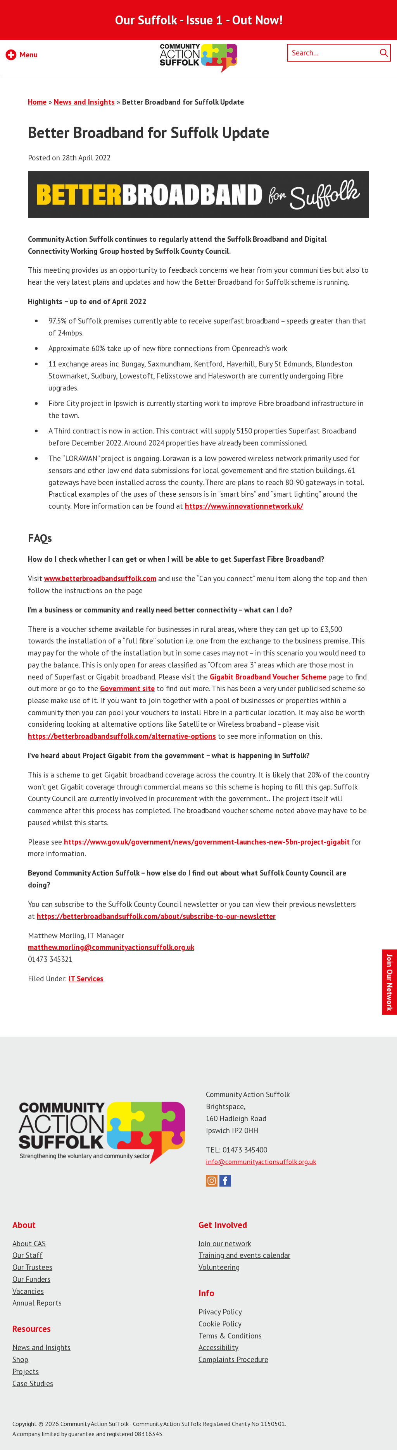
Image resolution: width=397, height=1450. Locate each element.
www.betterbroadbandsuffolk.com (100, 578)
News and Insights (84, 102)
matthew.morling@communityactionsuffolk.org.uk (111, 947)
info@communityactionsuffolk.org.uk (261, 1161)
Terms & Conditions (230, 1335)
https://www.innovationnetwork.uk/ (244, 506)
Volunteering (219, 1267)
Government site (127, 688)
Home (37, 102)
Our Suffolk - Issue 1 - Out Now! (198, 20)
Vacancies (28, 1291)
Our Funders (31, 1279)
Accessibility (218, 1347)
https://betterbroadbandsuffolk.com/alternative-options (122, 736)
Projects (25, 1371)
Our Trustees (32, 1267)
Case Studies (32, 1383)
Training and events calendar (244, 1255)
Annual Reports (37, 1302)
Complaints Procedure (233, 1359)
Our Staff (27, 1255)
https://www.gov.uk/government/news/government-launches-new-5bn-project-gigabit (207, 841)
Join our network (224, 1243)
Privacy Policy (220, 1311)
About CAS (29, 1243)
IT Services (86, 978)
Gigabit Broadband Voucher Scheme (268, 676)
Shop (20, 1359)
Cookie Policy (220, 1323)
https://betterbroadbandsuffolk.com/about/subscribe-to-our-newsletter (156, 916)
